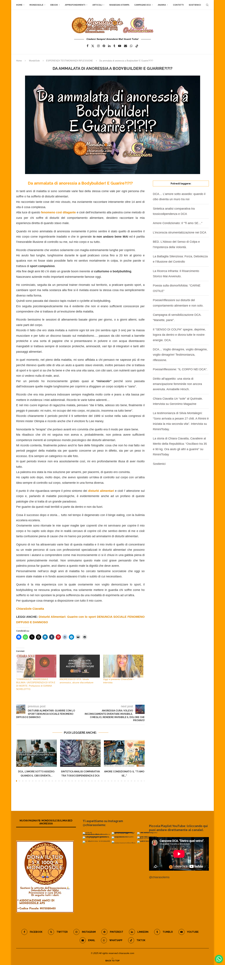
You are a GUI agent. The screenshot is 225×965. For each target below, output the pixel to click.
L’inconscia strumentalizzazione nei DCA (179, 232)
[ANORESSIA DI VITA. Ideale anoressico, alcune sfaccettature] (80, 666)
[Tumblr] (114, 45)
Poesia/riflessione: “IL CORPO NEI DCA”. (180, 369)
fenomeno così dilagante (58, 212)
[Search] (207, 5)
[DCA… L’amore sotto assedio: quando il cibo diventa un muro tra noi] (36, 753)
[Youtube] (119, 45)
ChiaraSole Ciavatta (30, 608)
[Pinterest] (104, 45)
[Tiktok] (136, 45)
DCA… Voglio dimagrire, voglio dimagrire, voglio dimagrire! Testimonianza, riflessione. (180, 355)
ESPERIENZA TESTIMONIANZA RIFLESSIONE (69, 60)
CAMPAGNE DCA (142, 5)
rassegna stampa (119, 5)
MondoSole (36, 5)
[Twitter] (92, 45)
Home (19, 5)
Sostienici (195, 5)
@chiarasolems (159, 877)
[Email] (125, 45)
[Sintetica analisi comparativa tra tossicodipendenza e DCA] (80, 753)
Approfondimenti (75, 5)
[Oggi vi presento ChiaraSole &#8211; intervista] (123, 666)
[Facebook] (87, 45)
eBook (54, 5)
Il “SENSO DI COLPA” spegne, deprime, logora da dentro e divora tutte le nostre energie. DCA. (179, 335)
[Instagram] (98, 45)
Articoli (97, 5)
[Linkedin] (109, 45)
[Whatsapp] (131, 45)
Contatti (178, 5)
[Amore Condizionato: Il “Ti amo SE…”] (124, 753)
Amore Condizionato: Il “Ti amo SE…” (177, 223)
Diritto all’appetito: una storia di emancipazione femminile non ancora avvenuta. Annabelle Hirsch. (177, 384)
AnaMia (162, 5)
